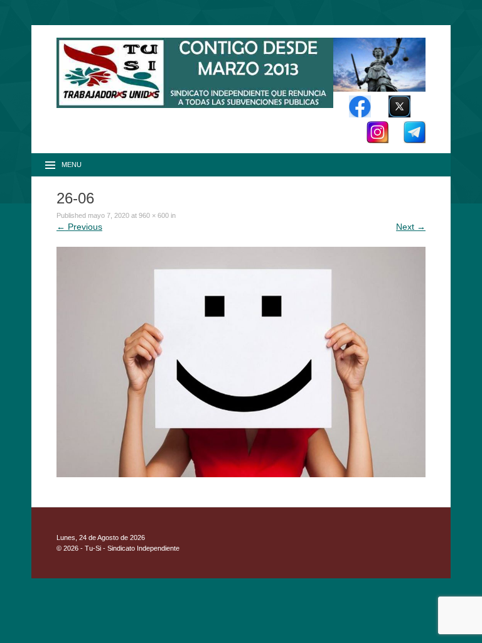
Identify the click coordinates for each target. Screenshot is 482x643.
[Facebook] (360, 114)
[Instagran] (377, 140)
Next (411, 227)
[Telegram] (415, 140)
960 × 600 (154, 215)
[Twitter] (399, 114)
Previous (79, 227)
